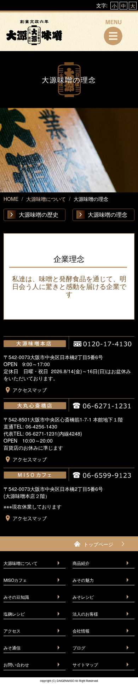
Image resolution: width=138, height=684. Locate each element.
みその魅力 (83, 580)
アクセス (12, 631)
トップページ (98, 544)
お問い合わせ (16, 664)
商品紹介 (81, 563)
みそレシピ (83, 597)
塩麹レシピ (14, 614)
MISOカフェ (15, 580)
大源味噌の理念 (107, 214)
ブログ (79, 648)
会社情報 (81, 631)
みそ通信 (12, 648)
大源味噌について (21, 563)
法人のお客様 (85, 614)
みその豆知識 (16, 597)
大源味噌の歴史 (38, 214)
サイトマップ (85, 664)
